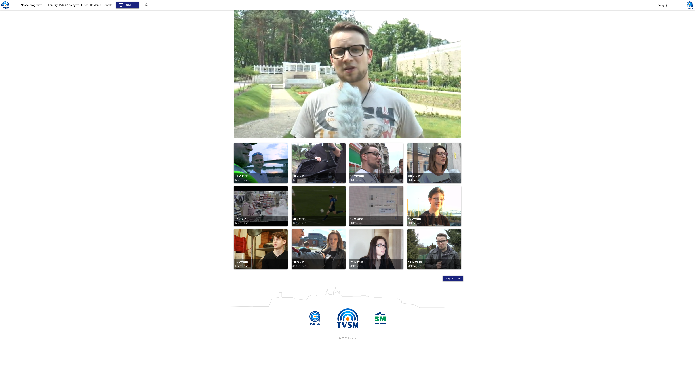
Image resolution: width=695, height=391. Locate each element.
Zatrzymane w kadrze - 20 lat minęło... (30, 68)
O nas (84, 5)
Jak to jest (11, 32)
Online (127, 5)
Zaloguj (662, 5)
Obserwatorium (14, 46)
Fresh (7, 25)
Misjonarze (11, 10)
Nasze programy (33, 5)
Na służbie (11, 54)
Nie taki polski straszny (20, 75)
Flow (7, 17)
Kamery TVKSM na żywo (63, 5)
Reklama (95, 5)
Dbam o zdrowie (15, 39)
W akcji (9, 83)
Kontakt (107, 5)
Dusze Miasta (13, 61)
